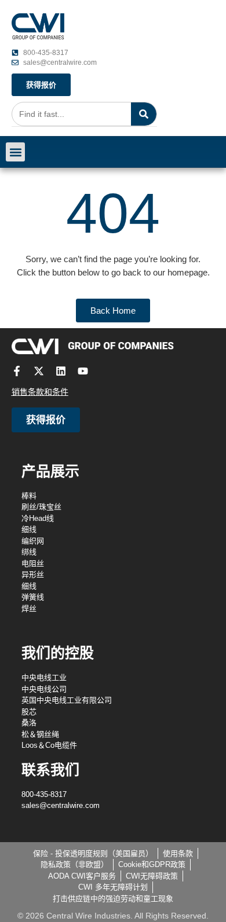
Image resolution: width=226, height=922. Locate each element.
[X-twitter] (39, 371)
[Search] (143, 114)
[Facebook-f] (17, 371)
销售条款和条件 (40, 391)
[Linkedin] (61, 371)
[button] (15, 151)
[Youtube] (83, 371)
